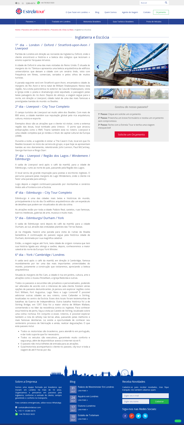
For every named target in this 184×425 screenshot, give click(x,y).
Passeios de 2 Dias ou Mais (62, 29)
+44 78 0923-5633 (26, 414)
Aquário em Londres (88, 396)
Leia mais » (83, 390)
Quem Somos (111, 12)
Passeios (30, 21)
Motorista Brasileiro (92, 21)
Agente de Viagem (130, 12)
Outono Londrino (87, 405)
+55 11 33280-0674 (26, 410)
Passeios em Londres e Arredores (36, 29)
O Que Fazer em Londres (77, 12)
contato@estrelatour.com (29, 407)
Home (17, 29)
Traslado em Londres (61, 21)
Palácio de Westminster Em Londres (96, 386)
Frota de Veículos (153, 21)
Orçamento (161, 12)
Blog (97, 12)
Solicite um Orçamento (131, 134)
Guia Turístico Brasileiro (123, 21)
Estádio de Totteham (88, 415)
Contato (146, 12)
